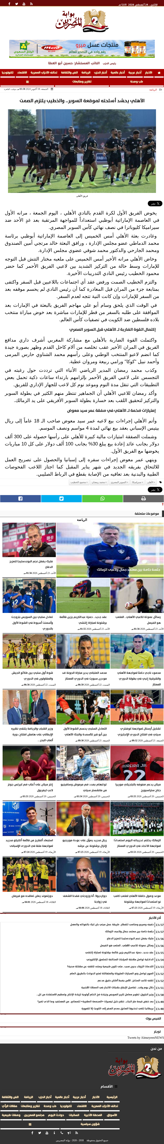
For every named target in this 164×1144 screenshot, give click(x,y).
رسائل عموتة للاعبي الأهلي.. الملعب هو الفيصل (127, 945)
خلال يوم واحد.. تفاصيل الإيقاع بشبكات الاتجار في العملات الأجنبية (117, 988)
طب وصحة (136, 81)
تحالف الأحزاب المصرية (44, 72)
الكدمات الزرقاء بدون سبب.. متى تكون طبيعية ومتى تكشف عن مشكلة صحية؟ (110, 967)
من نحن (156, 1049)
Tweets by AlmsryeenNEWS (145, 1037)
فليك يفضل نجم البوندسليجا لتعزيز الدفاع (130, 938)
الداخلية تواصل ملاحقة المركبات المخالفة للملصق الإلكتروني (120, 960)
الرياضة (85, 72)
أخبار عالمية (118, 72)
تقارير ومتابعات (82, 81)
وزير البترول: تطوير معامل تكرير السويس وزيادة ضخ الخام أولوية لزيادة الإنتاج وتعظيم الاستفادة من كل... (95, 995)
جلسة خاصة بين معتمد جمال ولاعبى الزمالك (129, 931)
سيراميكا (136, 482)
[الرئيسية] (159, 73)
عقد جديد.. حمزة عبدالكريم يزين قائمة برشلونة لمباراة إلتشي (119, 952)
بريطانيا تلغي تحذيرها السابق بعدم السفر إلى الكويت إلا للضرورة (117, 1009)
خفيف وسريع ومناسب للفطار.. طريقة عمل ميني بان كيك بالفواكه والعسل (112, 924)
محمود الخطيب (78, 482)
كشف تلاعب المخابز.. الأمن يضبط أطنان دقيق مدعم (126, 981)
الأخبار (148, 72)
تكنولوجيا (8, 72)
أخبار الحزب (100, 72)
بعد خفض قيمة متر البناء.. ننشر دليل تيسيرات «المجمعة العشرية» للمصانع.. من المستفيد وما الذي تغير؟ (95, 1002)
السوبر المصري (118, 482)
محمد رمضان (98, 482)
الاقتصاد (22, 72)
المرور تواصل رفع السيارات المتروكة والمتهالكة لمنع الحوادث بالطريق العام (112, 974)
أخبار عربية (134, 72)
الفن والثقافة (69, 72)
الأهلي (150, 482)
